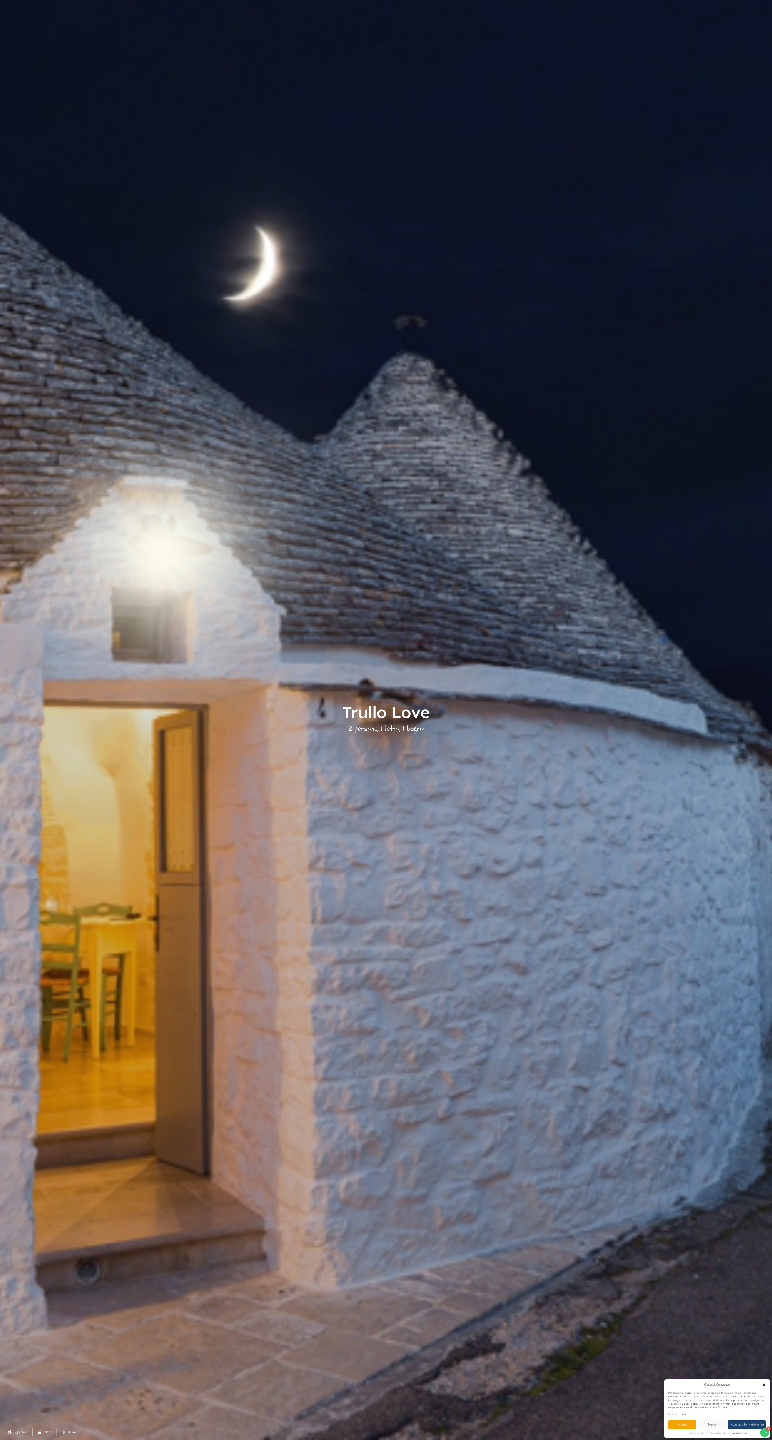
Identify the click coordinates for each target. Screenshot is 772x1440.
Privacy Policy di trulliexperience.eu (726, 1433)
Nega (712, 1424)
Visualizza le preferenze (747, 1424)
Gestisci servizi (677, 1414)
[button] (764, 1385)
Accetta (682, 1424)
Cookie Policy (695, 1433)
